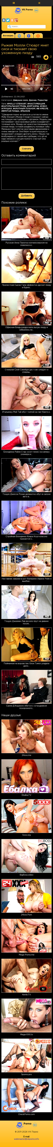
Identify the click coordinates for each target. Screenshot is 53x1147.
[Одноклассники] (12, 20)
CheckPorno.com (26, 1114)
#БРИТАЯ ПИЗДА (10, 111)
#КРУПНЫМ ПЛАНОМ (24, 108)
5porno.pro (26, 1074)
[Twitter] (8, 20)
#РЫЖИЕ (25, 111)
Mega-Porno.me (26, 955)
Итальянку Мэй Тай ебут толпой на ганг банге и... (26, 412)
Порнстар (42, 100)
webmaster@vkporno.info (26, 1139)
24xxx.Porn (26, 915)
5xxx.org (26, 835)
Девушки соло (20, 100)
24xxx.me (26, 755)
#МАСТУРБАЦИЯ (36, 104)
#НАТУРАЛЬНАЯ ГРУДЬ (13, 106)
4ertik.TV (26, 995)
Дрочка (32, 100)
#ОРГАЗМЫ (33, 106)
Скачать (26, 148)
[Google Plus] (16, 20)
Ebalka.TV (26, 795)
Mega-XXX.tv (26, 1034)
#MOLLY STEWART (16, 104)
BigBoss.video (26, 875)
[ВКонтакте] (4, 20)
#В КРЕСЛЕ (42, 108)
